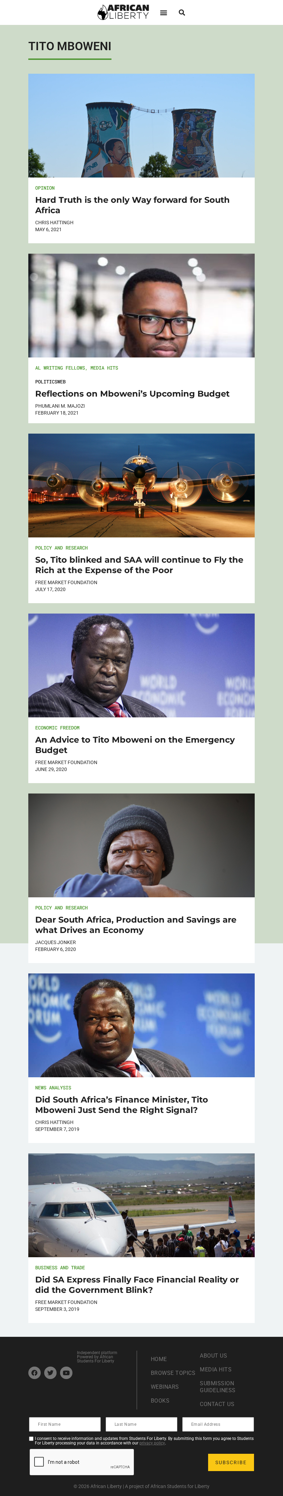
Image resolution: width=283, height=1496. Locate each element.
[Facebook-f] (34, 1373)
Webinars (165, 1387)
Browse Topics (173, 1373)
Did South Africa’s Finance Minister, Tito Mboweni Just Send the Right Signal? (121, 1105)
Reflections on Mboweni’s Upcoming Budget (132, 394)
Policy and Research (61, 547)
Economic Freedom (57, 727)
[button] (163, 12)
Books (160, 1400)
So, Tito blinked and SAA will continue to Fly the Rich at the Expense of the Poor (139, 565)
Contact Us (217, 1404)
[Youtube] (66, 1373)
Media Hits (104, 367)
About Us (213, 1355)
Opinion (45, 187)
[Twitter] (50, 1373)
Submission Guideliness (218, 1387)
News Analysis (53, 1087)
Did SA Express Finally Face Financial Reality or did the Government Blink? (137, 1285)
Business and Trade (60, 1267)
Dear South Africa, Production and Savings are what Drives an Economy (135, 925)
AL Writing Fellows (60, 367)
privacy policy (152, 1443)
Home (159, 1359)
